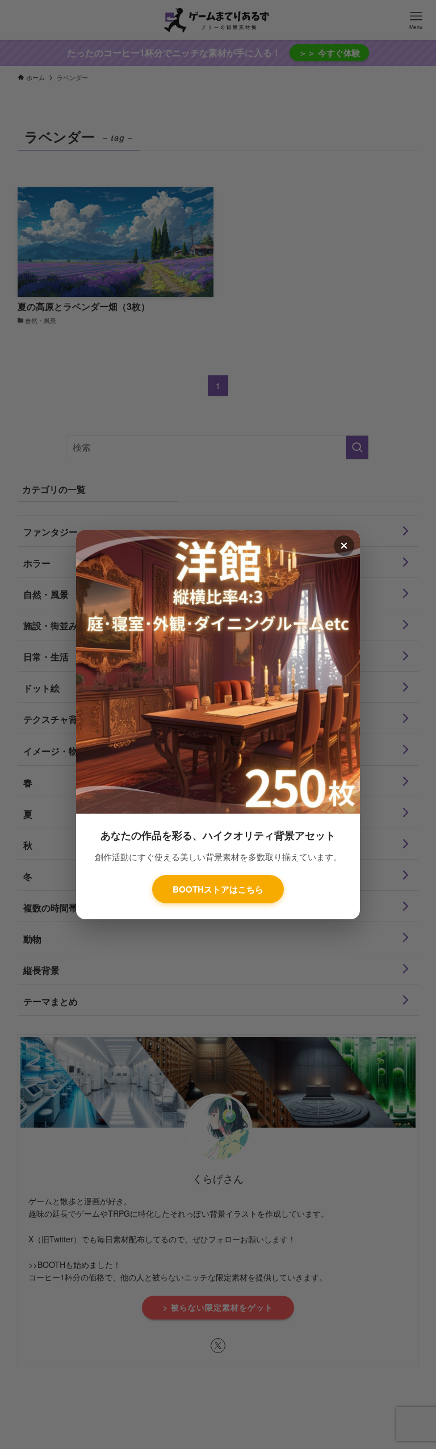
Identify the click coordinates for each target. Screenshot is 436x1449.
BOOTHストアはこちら (218, 889)
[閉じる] (344, 545)
